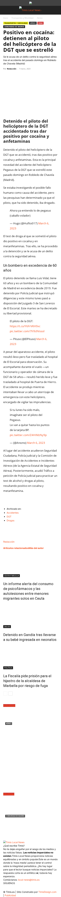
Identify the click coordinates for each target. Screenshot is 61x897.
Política (8, 668)
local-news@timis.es (29, 879)
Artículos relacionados (16, 548)
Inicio (5, 18)
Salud (7, 626)
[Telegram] (29, 76)
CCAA (40, 23)
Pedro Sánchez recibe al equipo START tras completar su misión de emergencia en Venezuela (30, 731)
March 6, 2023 (36, 443)
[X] (14, 76)
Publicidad (10, 895)
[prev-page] (5, 693)
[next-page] (10, 693)
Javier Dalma (11, 739)
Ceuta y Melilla (11, 575)
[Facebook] (6, 76)
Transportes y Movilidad (22, 18)
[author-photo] (10, 538)
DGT (9, 516)
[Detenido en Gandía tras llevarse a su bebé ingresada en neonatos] (30, 616)
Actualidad (9, 705)
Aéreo (39, 18)
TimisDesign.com (47, 892)
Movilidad (8, 794)
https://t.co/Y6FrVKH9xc (25, 326)
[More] (36, 76)
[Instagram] (12, 888)
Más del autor (36, 548)
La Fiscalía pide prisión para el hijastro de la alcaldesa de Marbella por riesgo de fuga (27, 681)
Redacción (11, 68)
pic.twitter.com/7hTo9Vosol (27, 331)
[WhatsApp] (21, 76)
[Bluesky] (32, 887)
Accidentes (13, 512)
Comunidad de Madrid (14, 26)
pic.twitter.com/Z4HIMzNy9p (28, 435)
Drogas (10, 520)
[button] (5, 10)
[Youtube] (25, 888)
